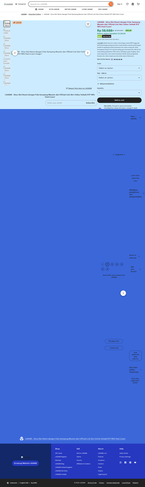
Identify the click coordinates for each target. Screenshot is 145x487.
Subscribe (90, 103)
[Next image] (87, 53)
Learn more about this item (135, 178)
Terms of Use (92, 483)
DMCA (100, 36)
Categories (22, 4)
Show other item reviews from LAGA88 (114, 276)
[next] (123, 293)
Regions (135, 483)
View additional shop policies (135, 356)
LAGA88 (24, 14)
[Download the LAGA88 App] (25, 457)
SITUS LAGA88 (54, 9)
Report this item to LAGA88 (80, 88)
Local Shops (126, 483)
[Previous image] (15, 53)
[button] (114, 341)
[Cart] (138, 4)
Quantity (100, 88)
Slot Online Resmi (103, 59)
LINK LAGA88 (102, 9)
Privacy (101, 483)
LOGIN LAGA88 (87, 9)
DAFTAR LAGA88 (70, 9)
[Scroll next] (113, 155)
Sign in (119, 4)
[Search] (111, 4)
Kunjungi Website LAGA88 (25, 463)
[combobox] (68, 4)
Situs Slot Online (35, 14)
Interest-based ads (113, 483)
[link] (103, 264)
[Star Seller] (112, 59)
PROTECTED (107, 36)
